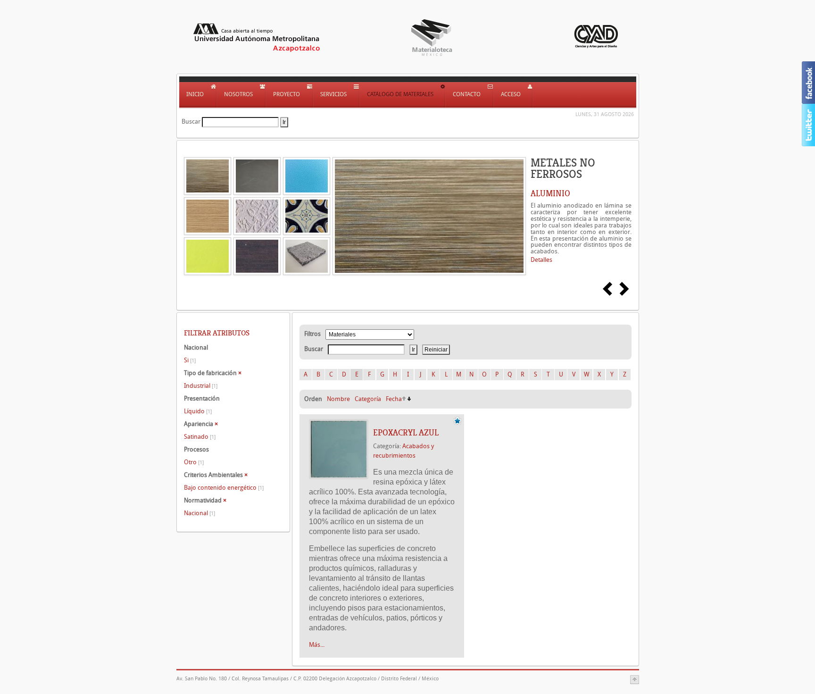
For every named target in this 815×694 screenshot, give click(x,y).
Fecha (394, 398)
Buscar (191, 121)
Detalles (541, 259)
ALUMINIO (550, 193)
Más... (316, 644)
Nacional (199, 513)
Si (190, 360)
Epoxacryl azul (406, 432)
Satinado (200, 436)
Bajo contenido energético (224, 487)
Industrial (200, 385)
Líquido (198, 411)
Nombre (338, 398)
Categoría (368, 398)
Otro (194, 462)
